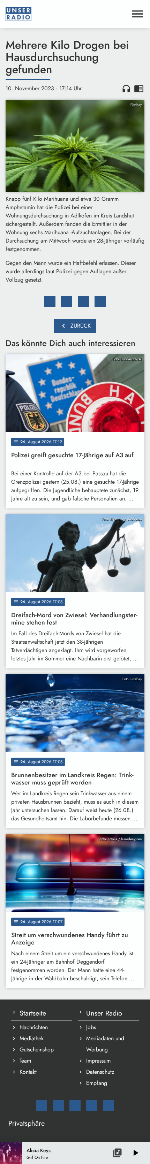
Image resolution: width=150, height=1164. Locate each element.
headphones (126, 88)
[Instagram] (75, 1105)
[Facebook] (58, 1105)
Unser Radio (104, 1013)
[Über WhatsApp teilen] (83, 301)
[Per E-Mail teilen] (100, 301)
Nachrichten (34, 1027)
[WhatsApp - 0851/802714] (108, 1105)
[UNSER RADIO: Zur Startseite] (67, 14)
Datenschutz (100, 1072)
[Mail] (41, 1105)
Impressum (98, 1061)
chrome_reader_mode (139, 88)
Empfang (96, 1083)
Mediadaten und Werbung (105, 1044)
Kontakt (28, 1072)
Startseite (33, 1013)
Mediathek (32, 1038)
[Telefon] (91, 1105)
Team (25, 1061)
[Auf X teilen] (66, 301)
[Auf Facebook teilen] (49, 301)
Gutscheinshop (37, 1050)
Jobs (91, 1027)
